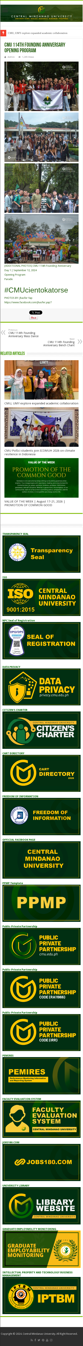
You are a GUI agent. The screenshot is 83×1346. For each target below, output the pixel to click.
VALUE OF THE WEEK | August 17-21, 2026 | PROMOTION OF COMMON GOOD (34, 503)
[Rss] (31, 1340)
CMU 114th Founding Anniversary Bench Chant (59, 342)
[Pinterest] (43, 1340)
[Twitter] (39, 1340)
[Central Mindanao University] (41, 12)
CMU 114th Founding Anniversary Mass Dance (23, 333)
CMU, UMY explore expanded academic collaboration (37, 33)
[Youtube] (47, 1340)
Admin (11, 57)
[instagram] (51, 1340)
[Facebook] (35, 1340)
